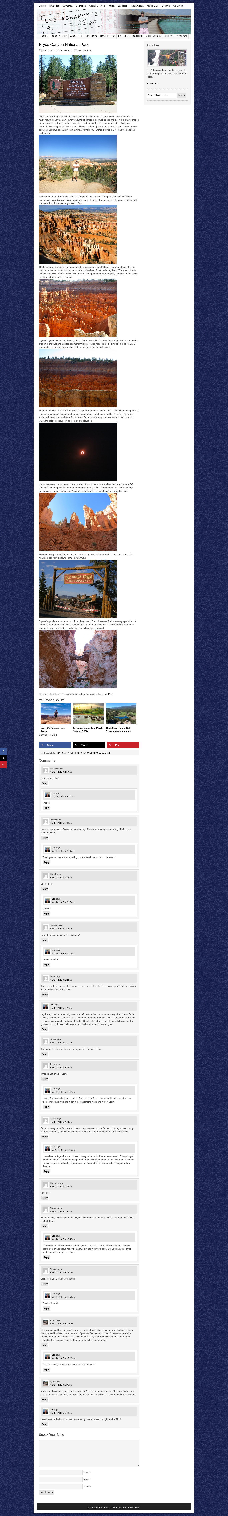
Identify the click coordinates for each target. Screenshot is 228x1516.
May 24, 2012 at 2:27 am (61, 1008)
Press (169, 36)
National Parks (65, 753)
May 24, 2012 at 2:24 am (61, 980)
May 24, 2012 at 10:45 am (61, 1272)
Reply (45, 783)
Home (44, 36)
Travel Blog (107, 36)
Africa (110, 7)
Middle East (151, 7)
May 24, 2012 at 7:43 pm (61, 1413)
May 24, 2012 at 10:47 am (63, 1092)
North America (81, 753)
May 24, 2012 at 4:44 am (61, 1122)
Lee (53, 793)
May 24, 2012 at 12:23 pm (63, 1358)
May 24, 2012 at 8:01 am (61, 1211)
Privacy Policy (134, 1507)
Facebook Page (105, 694)
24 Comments (84, 50)
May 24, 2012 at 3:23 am (61, 1067)
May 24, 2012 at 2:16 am (63, 851)
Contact (182, 36)
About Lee (76, 36)
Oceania (165, 7)
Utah (107, 753)
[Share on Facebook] (3, 751)
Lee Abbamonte (114, 21)
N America (53, 7)
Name (86, 1472)
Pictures (91, 36)
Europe (41, 7)
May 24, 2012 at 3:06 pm (61, 1385)
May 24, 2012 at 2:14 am (61, 877)
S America (80, 7)
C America (66, 7)
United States (97, 753)
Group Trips (59, 36)
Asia (102, 7)
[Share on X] (3, 758)
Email (86, 1479)
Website (87, 1486)
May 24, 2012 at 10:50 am (63, 1239)
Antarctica (177, 7)
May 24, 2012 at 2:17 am (63, 796)
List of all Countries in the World (139, 36)
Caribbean (121, 7)
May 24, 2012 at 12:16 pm (61, 1324)
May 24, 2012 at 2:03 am (61, 823)
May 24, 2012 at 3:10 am (61, 1043)
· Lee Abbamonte (118, 1507)
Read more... (153, 83)
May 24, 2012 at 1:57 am (61, 772)
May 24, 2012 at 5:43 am (61, 1186)
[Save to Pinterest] (3, 764)
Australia (92, 7)
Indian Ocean (136, 7)
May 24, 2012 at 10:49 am (63, 1150)
